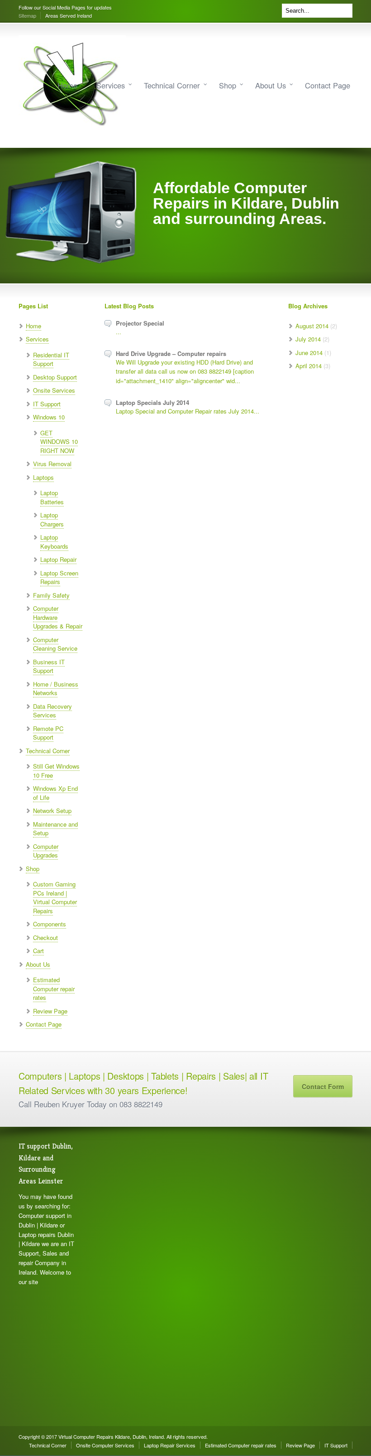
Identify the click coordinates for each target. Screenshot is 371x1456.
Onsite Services (54, 390)
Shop (227, 85)
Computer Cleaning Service (55, 644)
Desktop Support (55, 377)
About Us (270, 85)
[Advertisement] (116, 1276)
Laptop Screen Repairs (59, 577)
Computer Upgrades (45, 851)
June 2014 (309, 352)
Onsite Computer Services (105, 1445)
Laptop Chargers (52, 519)
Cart (38, 950)
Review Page (50, 1011)
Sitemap (27, 15)
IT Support (47, 403)
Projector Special (140, 323)
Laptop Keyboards (54, 541)
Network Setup (52, 810)
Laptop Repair (58, 559)
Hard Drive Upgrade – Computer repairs (171, 353)
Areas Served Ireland (68, 15)
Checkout (45, 937)
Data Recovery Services (52, 711)
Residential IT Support (51, 359)
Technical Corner (172, 85)
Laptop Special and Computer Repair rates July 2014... (187, 411)
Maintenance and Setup (55, 829)
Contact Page (327, 85)
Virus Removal (52, 463)
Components (49, 924)
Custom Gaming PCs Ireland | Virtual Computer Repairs (55, 897)
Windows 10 (49, 417)
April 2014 (308, 365)
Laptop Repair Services (169, 1445)
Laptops (43, 477)
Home (67, 85)
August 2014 (311, 325)
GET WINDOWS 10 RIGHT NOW (59, 442)
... (118, 331)
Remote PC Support (48, 733)
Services (110, 85)
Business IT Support (49, 666)
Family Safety (51, 595)
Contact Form (323, 1086)
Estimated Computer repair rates (54, 988)
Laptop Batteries (52, 497)
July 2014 (308, 339)
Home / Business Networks (55, 688)
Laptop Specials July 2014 (152, 402)
